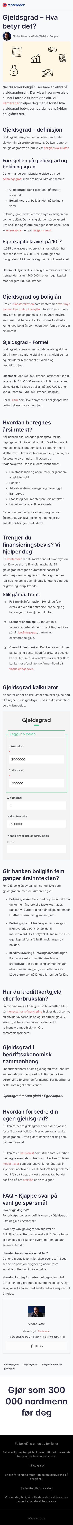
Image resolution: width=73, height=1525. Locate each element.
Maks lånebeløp (18, 816)
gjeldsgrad (9, 1368)
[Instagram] (36, 1346)
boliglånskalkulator (56, 148)
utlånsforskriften (23, 304)
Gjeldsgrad (14, 797)
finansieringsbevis (21, 669)
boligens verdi (41, 230)
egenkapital (14, 230)
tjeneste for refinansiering (24, 1011)
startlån (28, 1180)
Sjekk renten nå (37, 1424)
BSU (15, 400)
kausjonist (27, 1153)
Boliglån (54, 36)
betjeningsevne (30, 1364)
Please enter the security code (28, 835)
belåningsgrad (12, 179)
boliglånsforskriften (52, 1364)
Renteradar (11, 103)
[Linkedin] (41, 1346)
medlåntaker (11, 1163)
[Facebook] (31, 1346)
